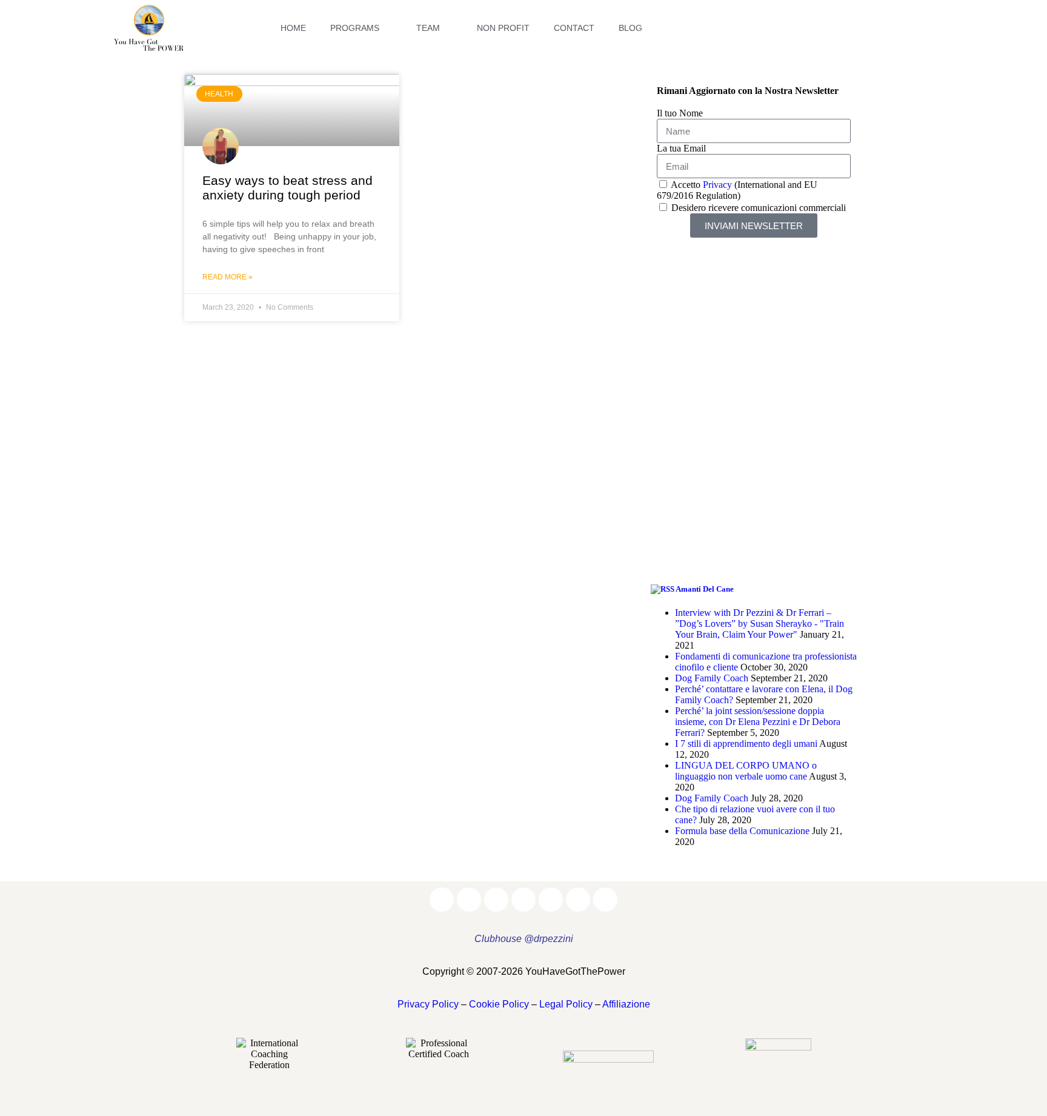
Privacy (717, 184)
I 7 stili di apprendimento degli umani (746, 743)
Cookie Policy (499, 1004)
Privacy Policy (428, 1004)
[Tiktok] (930, 28)
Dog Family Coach (711, 678)
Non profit (503, 28)
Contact (574, 28)
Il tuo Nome (680, 113)
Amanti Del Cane (705, 588)
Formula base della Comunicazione (742, 831)
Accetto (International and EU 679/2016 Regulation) (737, 190)
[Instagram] (809, 28)
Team (428, 28)
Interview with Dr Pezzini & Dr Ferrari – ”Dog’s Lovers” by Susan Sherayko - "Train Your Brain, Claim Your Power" (759, 623)
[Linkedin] (833, 28)
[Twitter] (857, 28)
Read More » (227, 277)
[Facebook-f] (785, 28)
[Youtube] (881, 28)
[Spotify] (906, 28)
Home (293, 28)
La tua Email (681, 148)
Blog (630, 28)
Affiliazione (626, 1004)
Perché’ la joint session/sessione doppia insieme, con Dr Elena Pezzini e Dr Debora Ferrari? (757, 722)
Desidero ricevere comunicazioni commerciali (758, 207)
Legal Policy (566, 1004)
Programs (354, 28)
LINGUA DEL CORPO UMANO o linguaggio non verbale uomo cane (746, 770)
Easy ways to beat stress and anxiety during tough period (287, 187)
